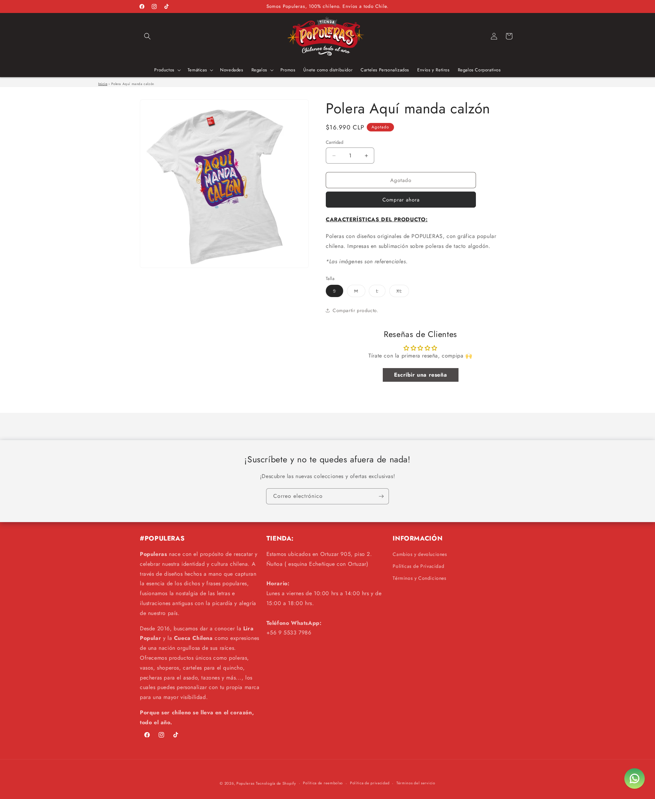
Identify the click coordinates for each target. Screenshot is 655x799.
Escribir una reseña (420, 375)
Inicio (102, 83)
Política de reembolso (323, 783)
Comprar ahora (401, 200)
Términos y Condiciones (419, 578)
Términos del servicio (415, 783)
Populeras (245, 783)
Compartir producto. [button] (355, 310)
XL (402, 292)
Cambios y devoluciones (420, 554)
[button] (147, 36)
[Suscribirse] (381, 496)
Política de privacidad (369, 783)
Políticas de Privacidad (418, 566)
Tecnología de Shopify (276, 783)
